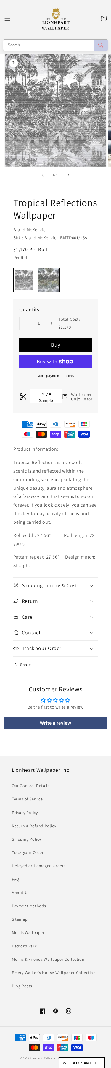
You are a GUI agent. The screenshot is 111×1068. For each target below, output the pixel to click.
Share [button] (25, 664)
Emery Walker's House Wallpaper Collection (54, 972)
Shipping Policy (26, 839)
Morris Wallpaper (28, 932)
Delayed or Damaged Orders (39, 865)
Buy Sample (84, 1063)
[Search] (101, 45)
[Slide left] (42, 175)
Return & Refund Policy (34, 825)
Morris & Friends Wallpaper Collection (48, 959)
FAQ (15, 879)
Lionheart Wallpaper (43, 1058)
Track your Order (28, 852)
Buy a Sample (46, 397)
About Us (21, 892)
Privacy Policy (25, 812)
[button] (7, 18)
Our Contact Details (30, 785)
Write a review (55, 723)
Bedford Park (24, 946)
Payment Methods (29, 906)
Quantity (29, 309)
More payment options (55, 375)
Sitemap (20, 919)
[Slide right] (68, 175)
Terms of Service (27, 799)
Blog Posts (22, 986)
